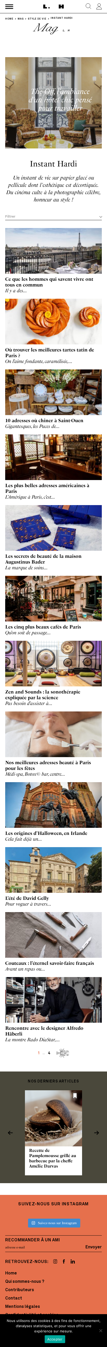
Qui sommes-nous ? (24, 1282)
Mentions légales (22, 1307)
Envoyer (93, 1247)
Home (11, 1273)
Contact (13, 1298)
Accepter (55, 1339)
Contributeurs (19, 1290)
